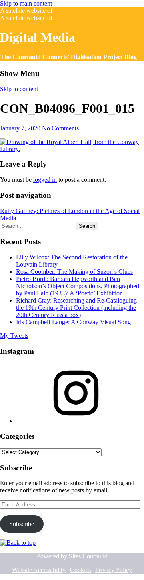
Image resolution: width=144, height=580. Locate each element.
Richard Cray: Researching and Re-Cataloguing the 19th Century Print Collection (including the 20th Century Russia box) (76, 307)
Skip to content (19, 89)
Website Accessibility (39, 569)
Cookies (80, 569)
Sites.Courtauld (88, 556)
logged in (45, 179)
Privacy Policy (113, 569)
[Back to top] (18, 542)
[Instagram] (76, 420)
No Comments (60, 128)
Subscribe (21, 523)
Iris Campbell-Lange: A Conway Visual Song (73, 322)
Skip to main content (26, 3)
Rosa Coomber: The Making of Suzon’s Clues (74, 271)
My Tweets (14, 335)
